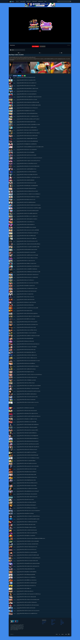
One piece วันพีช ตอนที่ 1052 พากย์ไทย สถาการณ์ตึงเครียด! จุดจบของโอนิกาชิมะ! (27, 521)
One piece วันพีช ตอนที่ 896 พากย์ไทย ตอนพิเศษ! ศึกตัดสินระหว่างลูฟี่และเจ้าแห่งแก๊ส (27, 88)
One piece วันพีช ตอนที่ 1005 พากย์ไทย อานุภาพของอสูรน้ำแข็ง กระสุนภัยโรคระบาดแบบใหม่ (28, 391)
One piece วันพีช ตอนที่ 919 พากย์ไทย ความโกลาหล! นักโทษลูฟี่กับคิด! (25, 152)
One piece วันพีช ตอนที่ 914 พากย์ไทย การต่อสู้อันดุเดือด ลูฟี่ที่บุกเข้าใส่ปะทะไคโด (27, 138)
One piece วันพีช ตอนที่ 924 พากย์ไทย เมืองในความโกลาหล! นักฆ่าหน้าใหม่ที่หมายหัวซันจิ (28, 166)
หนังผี (61, 624)
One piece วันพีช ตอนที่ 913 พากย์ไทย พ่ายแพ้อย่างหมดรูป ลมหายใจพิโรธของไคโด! (27, 135)
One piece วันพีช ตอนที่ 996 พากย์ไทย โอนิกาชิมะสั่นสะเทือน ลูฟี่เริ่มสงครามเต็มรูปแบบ (28, 366)
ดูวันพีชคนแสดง (40, 1)
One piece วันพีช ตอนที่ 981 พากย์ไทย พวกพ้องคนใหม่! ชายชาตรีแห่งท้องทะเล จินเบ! (27, 324)
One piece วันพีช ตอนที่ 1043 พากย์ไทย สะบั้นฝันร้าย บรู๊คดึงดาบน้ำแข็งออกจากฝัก (27, 496)
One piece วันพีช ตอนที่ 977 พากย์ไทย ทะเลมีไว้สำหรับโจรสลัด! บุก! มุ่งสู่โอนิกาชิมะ (27, 313)
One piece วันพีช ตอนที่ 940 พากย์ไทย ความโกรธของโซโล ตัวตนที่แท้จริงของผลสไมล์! (28, 210)
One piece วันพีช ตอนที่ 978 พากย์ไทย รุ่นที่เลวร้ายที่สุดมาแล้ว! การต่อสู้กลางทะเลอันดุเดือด (28, 316)
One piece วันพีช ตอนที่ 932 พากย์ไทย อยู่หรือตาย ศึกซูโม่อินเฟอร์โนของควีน (26, 188)
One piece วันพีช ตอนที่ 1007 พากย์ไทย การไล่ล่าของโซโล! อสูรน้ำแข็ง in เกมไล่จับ (27, 396)
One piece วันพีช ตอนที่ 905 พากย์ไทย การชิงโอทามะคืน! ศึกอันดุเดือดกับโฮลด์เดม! (27, 113)
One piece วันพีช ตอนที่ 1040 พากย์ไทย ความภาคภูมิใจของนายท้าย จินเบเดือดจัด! (27, 488)
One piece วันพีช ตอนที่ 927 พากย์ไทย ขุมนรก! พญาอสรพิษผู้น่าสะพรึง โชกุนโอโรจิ (27, 174)
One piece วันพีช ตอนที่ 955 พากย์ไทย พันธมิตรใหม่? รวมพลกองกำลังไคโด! (26, 252)
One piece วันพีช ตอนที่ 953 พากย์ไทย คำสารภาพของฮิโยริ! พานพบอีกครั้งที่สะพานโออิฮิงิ (28, 246)
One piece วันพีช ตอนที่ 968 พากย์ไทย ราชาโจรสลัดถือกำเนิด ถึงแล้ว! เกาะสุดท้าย (27, 288)
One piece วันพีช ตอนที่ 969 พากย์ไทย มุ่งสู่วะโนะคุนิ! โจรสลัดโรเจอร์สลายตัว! (26, 291)
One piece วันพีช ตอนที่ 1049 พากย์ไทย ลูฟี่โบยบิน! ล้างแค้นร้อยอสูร (25, 513)
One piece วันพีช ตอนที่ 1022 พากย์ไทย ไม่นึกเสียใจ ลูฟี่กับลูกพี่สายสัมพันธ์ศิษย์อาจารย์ (27, 438)
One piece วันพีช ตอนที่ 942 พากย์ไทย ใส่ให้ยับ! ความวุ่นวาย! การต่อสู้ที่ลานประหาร (27, 216)
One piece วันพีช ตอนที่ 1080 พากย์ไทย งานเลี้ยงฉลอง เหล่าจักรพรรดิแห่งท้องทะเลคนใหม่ (28, 599)
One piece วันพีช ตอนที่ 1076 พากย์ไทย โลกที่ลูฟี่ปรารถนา (24, 588)
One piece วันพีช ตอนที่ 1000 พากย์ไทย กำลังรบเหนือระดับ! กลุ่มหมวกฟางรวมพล (27, 377)
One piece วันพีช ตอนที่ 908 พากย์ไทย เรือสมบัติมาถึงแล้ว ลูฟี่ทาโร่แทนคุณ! (26, 121)
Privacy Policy (43, 622)
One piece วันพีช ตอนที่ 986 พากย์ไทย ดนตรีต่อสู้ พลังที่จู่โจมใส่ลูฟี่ (25, 338)
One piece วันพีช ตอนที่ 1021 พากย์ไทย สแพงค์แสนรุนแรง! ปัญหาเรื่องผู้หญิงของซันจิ (27, 435)
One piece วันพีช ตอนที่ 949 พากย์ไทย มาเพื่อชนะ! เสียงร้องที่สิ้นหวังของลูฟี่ (26, 235)
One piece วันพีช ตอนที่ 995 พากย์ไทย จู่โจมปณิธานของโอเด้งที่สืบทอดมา (26, 363)
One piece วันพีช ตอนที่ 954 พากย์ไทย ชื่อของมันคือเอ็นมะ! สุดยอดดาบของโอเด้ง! (27, 249)
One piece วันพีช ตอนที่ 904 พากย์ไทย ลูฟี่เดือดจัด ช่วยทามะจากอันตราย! (26, 110)
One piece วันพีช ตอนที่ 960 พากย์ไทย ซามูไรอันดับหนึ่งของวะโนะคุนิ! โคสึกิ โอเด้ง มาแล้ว (28, 266)
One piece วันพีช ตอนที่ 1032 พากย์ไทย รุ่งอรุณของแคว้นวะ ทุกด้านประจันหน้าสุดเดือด (27, 466)
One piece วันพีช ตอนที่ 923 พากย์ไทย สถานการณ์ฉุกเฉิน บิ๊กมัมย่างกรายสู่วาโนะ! (27, 163)
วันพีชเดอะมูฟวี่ (34, 1)
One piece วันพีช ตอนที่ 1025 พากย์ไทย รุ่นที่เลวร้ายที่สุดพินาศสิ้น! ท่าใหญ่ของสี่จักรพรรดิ (28, 446)
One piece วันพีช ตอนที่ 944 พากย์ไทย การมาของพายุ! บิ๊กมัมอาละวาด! (25, 221)
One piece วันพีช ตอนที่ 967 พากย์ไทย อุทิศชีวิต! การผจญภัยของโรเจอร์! (26, 285)
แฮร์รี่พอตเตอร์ (62, 622)
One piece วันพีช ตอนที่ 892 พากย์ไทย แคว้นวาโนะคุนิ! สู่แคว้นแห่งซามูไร (26, 77)
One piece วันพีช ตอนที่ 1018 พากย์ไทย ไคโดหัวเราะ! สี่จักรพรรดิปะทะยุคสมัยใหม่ (27, 427)
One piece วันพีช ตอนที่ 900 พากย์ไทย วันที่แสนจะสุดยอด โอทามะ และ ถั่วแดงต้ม (27, 99)
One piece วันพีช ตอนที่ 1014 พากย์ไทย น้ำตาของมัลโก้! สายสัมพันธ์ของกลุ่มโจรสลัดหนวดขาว (29, 416)
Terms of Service (44, 621)
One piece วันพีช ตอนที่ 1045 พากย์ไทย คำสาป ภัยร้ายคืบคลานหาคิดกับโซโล (26, 502)
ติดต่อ (45, 1)
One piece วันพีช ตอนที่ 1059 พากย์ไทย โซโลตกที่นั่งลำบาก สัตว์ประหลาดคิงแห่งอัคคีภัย (28, 541)
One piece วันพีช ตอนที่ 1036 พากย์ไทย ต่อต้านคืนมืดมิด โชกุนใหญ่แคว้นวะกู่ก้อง (27, 477)
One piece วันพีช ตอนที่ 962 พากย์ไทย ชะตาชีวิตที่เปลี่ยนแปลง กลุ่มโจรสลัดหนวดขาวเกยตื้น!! (28, 271)
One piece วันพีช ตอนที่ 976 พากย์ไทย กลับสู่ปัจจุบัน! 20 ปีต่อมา (24, 310)
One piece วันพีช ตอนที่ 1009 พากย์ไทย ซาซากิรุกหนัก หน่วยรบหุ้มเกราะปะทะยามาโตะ (28, 402)
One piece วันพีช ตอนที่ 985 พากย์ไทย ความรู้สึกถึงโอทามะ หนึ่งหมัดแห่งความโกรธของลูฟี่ (28, 335)
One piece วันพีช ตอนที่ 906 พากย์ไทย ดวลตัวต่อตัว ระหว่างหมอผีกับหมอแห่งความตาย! (27, 116)
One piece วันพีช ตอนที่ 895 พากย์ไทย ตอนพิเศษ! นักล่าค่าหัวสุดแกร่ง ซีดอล (26, 85)
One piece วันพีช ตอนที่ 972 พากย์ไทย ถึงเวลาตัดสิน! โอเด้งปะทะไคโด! (25, 299)
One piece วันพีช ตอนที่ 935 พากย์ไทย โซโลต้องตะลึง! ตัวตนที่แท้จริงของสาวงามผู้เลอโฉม (28, 196)
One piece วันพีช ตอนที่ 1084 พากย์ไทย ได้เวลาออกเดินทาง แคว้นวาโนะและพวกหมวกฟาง (28, 610)
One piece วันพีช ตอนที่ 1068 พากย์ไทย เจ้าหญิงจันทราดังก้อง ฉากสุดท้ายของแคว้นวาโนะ (28, 566)
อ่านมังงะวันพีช (22, 1)
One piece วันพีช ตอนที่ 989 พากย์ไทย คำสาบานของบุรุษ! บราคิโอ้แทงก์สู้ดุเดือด (27, 346)
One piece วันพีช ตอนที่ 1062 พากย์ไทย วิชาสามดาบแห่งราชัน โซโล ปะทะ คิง (26, 549)
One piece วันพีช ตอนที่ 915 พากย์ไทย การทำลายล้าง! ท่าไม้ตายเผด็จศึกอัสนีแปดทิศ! (27, 141)
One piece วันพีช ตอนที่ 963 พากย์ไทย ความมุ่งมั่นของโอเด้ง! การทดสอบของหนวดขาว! (28, 274)
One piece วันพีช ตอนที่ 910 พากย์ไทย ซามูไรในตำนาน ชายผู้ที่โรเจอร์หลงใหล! (27, 127)
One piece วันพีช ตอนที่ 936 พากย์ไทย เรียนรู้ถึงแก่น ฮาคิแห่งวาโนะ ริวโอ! (26, 199)
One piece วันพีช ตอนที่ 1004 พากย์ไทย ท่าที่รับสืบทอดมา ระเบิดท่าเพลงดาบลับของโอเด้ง (28, 388)
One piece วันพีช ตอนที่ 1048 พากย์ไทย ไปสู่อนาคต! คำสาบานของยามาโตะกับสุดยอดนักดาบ (28, 510)
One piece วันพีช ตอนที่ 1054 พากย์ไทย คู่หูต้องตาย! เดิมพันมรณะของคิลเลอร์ (26, 527)
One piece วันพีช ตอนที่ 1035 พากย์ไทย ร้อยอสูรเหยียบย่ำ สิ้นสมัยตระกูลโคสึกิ (26, 474)
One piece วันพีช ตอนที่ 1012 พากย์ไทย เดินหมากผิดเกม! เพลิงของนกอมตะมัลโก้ (27, 410)
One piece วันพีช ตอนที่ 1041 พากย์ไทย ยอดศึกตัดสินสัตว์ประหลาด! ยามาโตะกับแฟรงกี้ (28, 491)
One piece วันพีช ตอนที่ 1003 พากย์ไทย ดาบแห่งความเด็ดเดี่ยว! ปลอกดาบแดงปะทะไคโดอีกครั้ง (29, 385)
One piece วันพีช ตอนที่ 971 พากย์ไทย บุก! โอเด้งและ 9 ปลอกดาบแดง (25, 296)
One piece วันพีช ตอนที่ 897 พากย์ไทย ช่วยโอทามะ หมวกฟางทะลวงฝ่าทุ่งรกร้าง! (27, 91)
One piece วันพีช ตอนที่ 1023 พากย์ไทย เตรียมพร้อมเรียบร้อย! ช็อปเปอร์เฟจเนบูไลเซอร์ (27, 441)
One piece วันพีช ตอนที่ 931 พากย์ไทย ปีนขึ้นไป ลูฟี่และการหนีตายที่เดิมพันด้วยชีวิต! (27, 185)
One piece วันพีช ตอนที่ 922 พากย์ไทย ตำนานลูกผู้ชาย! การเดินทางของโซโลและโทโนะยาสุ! (28, 160)
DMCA (43, 623)
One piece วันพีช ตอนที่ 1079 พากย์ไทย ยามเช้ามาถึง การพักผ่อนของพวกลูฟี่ (26, 596)
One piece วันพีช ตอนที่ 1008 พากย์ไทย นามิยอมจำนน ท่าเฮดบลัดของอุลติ (26, 399)
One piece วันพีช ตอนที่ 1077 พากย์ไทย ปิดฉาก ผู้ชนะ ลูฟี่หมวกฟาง (25, 591)
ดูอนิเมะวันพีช (28, 1)
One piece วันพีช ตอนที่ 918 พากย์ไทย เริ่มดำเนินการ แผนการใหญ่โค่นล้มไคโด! (27, 149)
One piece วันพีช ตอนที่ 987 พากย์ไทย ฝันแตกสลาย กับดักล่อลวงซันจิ (25, 341)
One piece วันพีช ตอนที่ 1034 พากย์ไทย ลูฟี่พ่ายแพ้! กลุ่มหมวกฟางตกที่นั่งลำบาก (26, 471)
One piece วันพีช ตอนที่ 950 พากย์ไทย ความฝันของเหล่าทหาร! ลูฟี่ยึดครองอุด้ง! (26, 238)
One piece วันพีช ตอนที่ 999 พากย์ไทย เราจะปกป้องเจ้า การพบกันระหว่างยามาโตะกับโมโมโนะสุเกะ (29, 374)
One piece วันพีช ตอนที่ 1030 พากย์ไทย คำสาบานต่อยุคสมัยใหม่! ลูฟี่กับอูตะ (26, 460)
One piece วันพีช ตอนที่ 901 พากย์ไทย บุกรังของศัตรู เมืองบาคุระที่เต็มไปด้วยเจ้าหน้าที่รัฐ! (28, 102)
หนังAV (57, 634)
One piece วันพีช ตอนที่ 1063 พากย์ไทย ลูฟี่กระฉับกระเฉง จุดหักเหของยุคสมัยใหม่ (27, 552)
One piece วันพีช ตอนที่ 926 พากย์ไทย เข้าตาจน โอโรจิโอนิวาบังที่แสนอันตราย (26, 171)
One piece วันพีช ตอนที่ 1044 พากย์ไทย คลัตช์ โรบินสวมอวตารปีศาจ (25, 499)
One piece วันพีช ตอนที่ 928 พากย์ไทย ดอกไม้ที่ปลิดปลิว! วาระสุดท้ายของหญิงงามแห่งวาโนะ (28, 177)
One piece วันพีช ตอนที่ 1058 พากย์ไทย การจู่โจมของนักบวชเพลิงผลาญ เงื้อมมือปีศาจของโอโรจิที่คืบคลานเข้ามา (31, 538)
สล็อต (52, 622)
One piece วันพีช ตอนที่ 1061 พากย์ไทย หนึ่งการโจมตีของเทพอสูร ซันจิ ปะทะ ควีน (27, 546)
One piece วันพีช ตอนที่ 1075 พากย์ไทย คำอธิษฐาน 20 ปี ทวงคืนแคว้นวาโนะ (26, 585)
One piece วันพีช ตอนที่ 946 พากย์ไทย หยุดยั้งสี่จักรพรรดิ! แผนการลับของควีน (26, 227)
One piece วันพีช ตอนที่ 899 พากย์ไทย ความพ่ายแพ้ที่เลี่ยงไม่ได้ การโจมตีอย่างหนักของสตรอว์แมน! (29, 96)
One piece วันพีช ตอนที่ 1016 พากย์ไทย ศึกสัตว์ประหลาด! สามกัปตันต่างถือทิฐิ (26, 421)
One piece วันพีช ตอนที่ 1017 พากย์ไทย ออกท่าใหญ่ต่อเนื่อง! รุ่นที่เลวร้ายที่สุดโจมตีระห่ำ (28, 424)
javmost (62, 634)
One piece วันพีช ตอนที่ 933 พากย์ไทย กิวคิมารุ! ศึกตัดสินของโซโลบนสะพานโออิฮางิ (27, 191)
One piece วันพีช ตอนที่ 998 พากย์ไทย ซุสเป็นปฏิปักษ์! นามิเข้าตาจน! (25, 371)
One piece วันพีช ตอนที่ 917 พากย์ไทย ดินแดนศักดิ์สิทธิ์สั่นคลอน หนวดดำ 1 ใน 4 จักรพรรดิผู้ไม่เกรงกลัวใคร (30, 146)
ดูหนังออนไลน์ (53, 623)
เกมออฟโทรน (62, 623)
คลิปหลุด (52, 624)
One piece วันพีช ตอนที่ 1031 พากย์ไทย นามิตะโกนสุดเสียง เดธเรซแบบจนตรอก (27, 463)
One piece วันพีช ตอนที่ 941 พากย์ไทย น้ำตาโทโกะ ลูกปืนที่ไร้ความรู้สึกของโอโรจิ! (27, 213)
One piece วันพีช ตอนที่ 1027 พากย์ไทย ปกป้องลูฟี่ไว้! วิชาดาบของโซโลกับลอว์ (26, 452)
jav (59, 634)
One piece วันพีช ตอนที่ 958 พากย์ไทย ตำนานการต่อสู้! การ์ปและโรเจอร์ (26, 260)
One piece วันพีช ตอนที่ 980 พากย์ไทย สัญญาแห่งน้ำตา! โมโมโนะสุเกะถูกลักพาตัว (27, 321)
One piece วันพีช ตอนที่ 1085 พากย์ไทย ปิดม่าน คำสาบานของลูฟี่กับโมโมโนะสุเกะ (27, 613)
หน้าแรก (17, 1)
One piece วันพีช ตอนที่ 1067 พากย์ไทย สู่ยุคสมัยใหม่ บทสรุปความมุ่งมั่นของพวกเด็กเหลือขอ (28, 563)
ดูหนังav (66, 634)
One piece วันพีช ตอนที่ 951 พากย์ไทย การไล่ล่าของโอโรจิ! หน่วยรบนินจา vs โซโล (27, 241)
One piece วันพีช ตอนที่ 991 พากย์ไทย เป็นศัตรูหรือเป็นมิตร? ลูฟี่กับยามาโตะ (26, 352)
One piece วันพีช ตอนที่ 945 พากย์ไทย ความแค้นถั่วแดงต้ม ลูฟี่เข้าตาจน (26, 224)
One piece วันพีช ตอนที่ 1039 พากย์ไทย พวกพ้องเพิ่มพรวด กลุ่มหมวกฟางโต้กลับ (26, 485)
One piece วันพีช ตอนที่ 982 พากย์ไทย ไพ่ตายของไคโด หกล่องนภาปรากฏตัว (26, 327)
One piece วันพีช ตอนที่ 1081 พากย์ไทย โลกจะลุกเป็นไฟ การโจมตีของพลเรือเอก (27, 602)
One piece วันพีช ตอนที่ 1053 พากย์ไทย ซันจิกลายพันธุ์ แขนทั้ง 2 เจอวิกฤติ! (26, 524)
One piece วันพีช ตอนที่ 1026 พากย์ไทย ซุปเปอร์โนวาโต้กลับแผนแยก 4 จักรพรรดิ (27, 449)
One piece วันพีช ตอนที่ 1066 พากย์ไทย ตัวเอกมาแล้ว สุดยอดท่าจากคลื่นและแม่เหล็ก (27, 560)
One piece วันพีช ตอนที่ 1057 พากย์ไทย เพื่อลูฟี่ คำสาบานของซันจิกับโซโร (26, 535)
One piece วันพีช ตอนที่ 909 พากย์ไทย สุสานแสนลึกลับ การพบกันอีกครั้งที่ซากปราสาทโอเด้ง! (28, 124)
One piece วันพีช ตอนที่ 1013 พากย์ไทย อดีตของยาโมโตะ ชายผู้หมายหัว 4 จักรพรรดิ (27, 413)
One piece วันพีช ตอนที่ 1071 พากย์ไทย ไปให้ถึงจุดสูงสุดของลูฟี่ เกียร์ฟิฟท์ (26, 574)
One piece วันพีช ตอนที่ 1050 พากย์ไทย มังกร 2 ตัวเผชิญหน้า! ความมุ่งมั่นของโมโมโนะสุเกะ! (28, 516)
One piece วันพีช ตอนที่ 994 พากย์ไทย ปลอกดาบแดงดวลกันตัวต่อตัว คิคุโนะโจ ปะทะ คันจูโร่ (28, 360)
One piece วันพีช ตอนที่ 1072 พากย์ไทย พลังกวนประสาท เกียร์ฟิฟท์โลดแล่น (26, 577)
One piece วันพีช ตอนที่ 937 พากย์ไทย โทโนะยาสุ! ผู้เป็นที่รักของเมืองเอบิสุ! (26, 202)
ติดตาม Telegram (35, 46)
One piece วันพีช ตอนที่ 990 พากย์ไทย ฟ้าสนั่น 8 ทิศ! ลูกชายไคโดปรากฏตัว (26, 349)
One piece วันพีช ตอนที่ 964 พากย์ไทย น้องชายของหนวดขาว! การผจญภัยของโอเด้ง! (27, 277)
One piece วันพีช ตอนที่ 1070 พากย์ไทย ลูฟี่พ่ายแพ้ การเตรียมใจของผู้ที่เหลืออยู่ (26, 571)
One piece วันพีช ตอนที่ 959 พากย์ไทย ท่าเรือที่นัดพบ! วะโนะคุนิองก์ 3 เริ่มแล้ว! (26, 263)
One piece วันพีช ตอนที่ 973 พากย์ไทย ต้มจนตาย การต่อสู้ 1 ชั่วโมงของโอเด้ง (26, 302)
